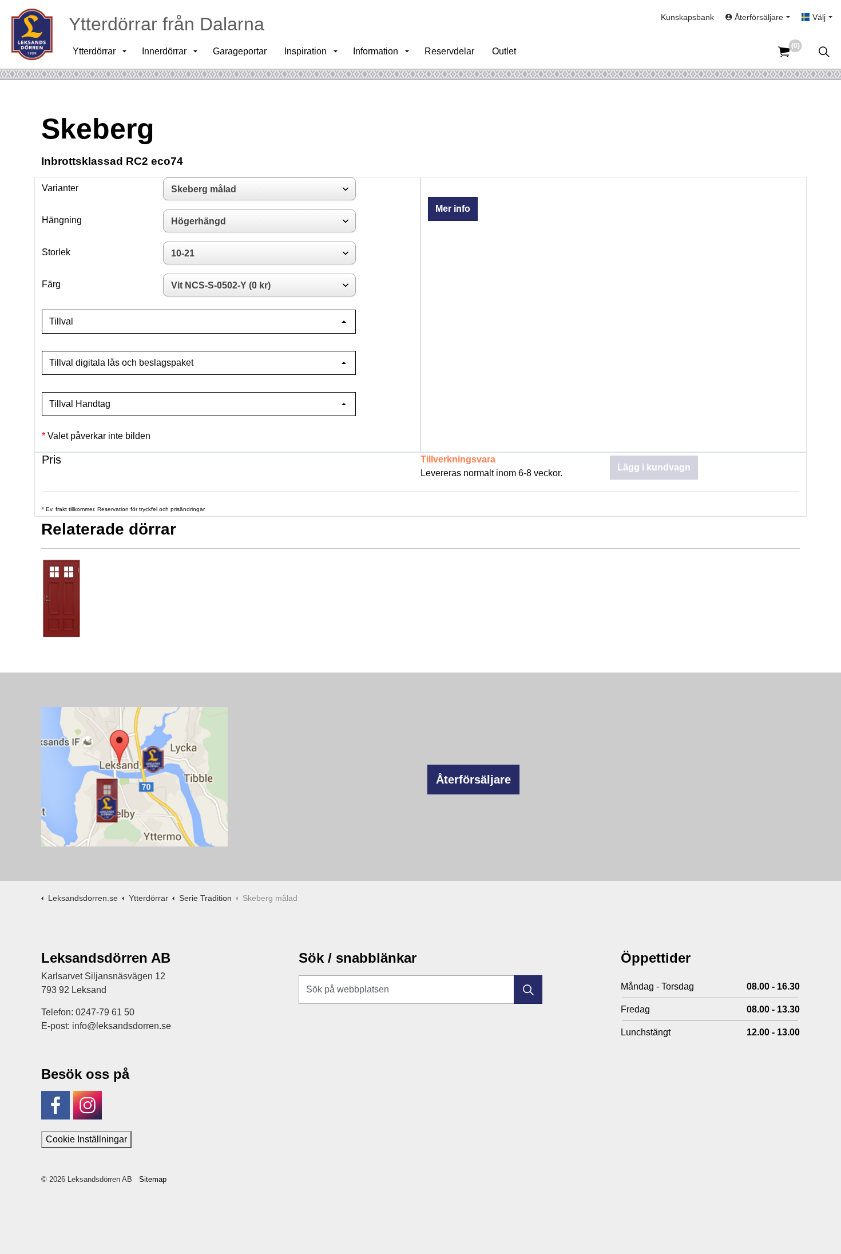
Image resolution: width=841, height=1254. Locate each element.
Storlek (56, 252)
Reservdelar (449, 51)
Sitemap (152, 1179)
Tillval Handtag (79, 404)
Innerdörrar (164, 51)
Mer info (452, 208)
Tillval (61, 321)
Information (375, 51)
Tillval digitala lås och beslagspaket (121, 362)
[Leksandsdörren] (32, 34)
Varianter (60, 188)
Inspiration (305, 51)
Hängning (62, 220)
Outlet (504, 51)
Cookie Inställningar (86, 1139)
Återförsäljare (473, 779)
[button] (528, 989)
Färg (51, 284)
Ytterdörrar (94, 51)
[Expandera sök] (824, 51)
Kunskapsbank (687, 17)
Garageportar (240, 51)
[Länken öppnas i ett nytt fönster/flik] (55, 1105)
